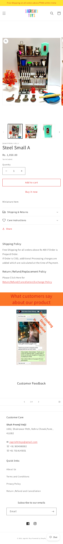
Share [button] (9, 228)
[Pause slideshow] (59, 401)
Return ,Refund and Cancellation (23, 491)
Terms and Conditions (17, 476)
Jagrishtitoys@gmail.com (23, 441)
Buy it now (31, 191)
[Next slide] (38, 401)
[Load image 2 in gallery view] (31, 131)
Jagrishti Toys (27, 538)
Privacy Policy (13, 483)
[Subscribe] (52, 511)
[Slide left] (3, 132)
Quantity (6, 164)
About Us (11, 469)
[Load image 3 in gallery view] (47, 131)
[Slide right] (59, 132)
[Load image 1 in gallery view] (15, 131)
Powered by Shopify (39, 538)
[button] (4, 13)
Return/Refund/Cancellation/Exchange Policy (27, 281)
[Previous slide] (24, 401)
